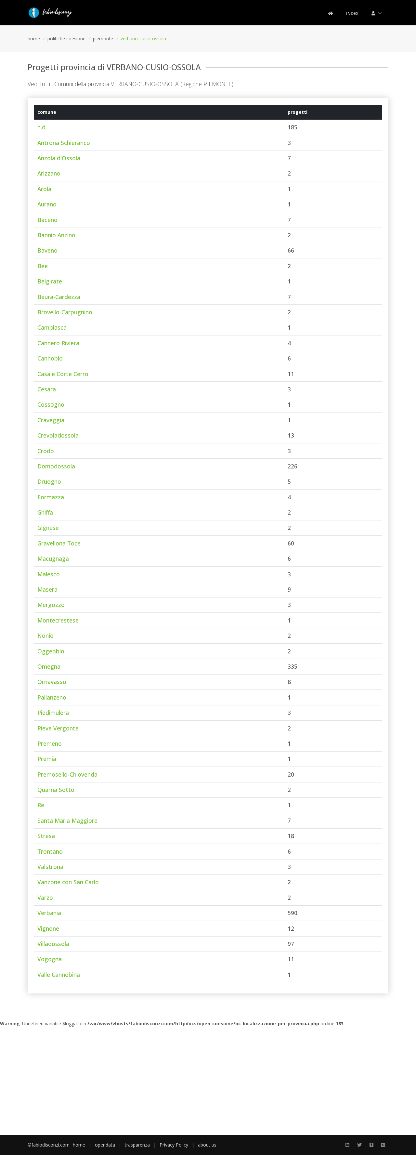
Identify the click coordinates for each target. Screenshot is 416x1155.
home (34, 38)
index (352, 13)
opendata (105, 1145)
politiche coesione (66, 38)
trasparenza (137, 1145)
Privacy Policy (174, 1145)
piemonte (103, 38)
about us (207, 1145)
